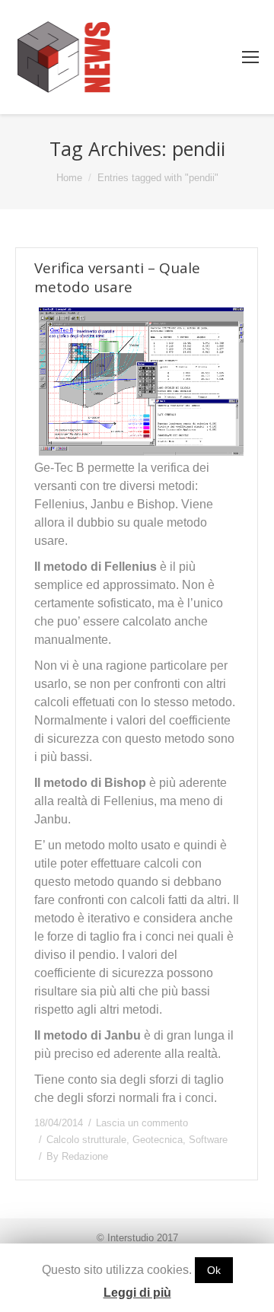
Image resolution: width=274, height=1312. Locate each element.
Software (208, 1139)
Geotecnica (157, 1139)
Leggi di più (137, 1292)
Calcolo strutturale (86, 1139)
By (77, 1156)
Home (69, 177)
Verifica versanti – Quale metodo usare (117, 278)
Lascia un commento (142, 1123)
